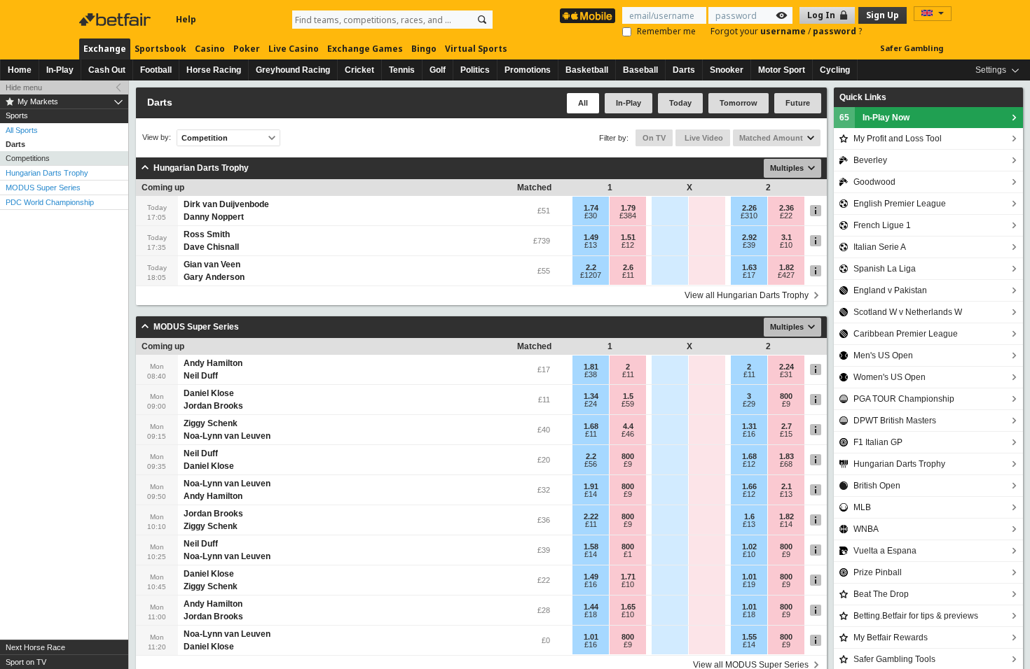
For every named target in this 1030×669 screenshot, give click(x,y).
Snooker (726, 70)
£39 (749, 244)
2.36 (786, 207)
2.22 (591, 516)
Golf (438, 70)
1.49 (591, 237)
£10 (786, 244)
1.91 (591, 486)
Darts (684, 70)
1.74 (591, 207)
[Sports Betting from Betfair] (587, 15)
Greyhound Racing (293, 70)
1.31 (749, 426)
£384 (627, 215)
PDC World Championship (50, 202)
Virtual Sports (476, 49)
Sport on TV (26, 662)
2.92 (749, 237)
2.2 (591, 267)
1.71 (628, 576)
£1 (628, 554)
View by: (156, 137)
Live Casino (293, 49)
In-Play (60, 70)
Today (680, 103)
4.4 (628, 426)
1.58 (591, 546)
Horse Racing (213, 70)
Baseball (640, 70)
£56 (590, 463)
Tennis (402, 70)
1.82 (786, 267)
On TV (654, 138)
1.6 (749, 516)
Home (20, 70)
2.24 (786, 366)
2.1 (786, 486)
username (784, 31)
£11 (628, 275)
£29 (749, 403)
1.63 (749, 267)
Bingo (424, 49)
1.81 (591, 366)
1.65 (628, 606)
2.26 (749, 207)
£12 (628, 244)
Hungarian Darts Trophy (47, 173)
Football (156, 70)
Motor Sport (781, 70)
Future (797, 103)
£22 (786, 215)
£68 (786, 463)
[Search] (482, 20)
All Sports (22, 130)
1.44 (591, 606)
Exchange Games (365, 49)
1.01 (749, 576)
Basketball (586, 70)
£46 (628, 433)
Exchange (104, 49)
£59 (628, 403)
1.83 (786, 456)
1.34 (591, 396)
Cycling (835, 70)
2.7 (786, 426)
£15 (786, 433)
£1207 (590, 275)
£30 (590, 215)
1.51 (628, 237)
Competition (204, 138)
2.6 (628, 267)
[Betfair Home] (116, 19)
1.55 (749, 636)
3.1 (786, 237)
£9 (786, 403)
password (835, 31)
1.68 (591, 426)
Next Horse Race (35, 647)
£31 (786, 374)
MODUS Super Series (43, 187)
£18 (590, 614)
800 (786, 396)
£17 (749, 275)
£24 (590, 403)
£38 (590, 374)
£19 (749, 584)
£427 (786, 275)
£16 (749, 433)
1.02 (749, 546)
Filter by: (614, 138)
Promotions (527, 70)
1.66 (749, 486)
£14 (590, 494)
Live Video (702, 138)
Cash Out (106, 70)
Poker (246, 49)
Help (186, 19)
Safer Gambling (911, 48)
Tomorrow (738, 103)
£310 (749, 215)
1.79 (628, 207)
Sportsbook (160, 49)
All (583, 103)
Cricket (359, 70)
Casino (210, 49)
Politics (475, 70)
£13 (590, 244)
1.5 (628, 396)
